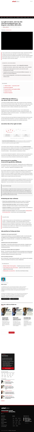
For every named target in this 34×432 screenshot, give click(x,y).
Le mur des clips (3, 426)
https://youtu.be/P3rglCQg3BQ (5, 32)
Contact (2, 423)
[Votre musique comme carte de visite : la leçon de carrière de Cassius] (28, 311)
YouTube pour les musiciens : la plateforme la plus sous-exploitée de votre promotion (9, 393)
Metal (22, 17)
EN (32, 1)
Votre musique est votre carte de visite (10, 267)
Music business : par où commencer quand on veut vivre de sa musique (9, 382)
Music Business (3, 419)
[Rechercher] (32, 17)
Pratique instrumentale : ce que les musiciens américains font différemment (10, 398)
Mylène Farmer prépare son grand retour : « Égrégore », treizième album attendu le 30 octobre (28, 420)
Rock (7, 17)
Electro (11, 17)
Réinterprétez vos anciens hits (9, 270)
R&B (31, 17)
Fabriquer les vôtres (8, 90)
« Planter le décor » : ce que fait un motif (11, 85)
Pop (4, 17)
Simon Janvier (4, 284)
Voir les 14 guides (8, 368)
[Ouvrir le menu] (2, 17)
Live (12, 375)
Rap (14, 17)
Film (2, 376)
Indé (28, 17)
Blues (11, 376)
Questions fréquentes (8, 92)
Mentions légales (4, 422)
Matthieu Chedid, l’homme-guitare (9, 265)
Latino (8, 376)
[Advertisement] (17, 9)
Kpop (25, 17)
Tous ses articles (5, 298)
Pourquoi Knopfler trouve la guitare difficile (12, 89)
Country (5, 376)
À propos (2, 420)
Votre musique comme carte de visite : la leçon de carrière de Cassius (27, 318)
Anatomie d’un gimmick (8, 87)
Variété (18, 17)
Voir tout (3, 400)
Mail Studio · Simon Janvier (12, 430)
